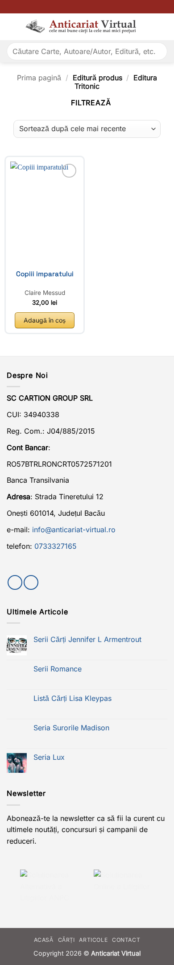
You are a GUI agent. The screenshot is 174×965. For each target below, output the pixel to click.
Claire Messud (45, 292)
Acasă (44, 939)
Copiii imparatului (45, 274)
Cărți (66, 939)
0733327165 (55, 546)
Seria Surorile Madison (71, 728)
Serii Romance (57, 669)
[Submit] (157, 51)
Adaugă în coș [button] (45, 320)
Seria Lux (49, 757)
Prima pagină (39, 77)
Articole (93, 939)
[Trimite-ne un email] (31, 582)
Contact (126, 939)
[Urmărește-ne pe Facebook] (15, 582)
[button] (12, 26)
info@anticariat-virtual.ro (74, 529)
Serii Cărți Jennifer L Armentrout (87, 639)
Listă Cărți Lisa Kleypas (72, 698)
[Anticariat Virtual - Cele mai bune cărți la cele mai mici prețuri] (81, 27)
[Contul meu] (162, 27)
